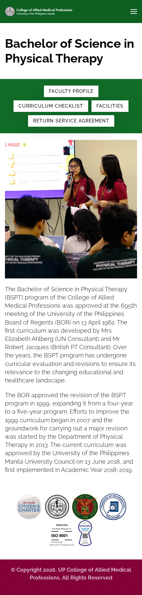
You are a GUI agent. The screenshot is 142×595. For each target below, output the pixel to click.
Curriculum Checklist (50, 106)
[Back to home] (38, 11)
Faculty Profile (71, 91)
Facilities (110, 106)
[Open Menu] (133, 11)
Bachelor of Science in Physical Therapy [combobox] (69, 50)
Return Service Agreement (71, 120)
